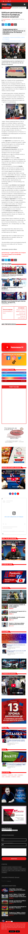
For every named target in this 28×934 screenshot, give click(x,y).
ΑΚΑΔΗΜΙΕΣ (4, 868)
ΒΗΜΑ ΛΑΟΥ (23, 870)
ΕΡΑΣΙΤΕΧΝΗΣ (8, 776)
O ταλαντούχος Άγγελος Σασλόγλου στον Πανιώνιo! (16, 645)
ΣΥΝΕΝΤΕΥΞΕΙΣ (4, 870)
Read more (13, 648)
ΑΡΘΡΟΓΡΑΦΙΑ (9, 868)
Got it (18, 931)
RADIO (3, 776)
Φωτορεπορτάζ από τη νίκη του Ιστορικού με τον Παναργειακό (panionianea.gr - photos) (16, 764)
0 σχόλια (9, 648)
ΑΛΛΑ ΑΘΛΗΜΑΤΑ (22, 868)
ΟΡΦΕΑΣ (18, 776)
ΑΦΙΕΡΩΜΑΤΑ (16, 868)
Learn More (12, 931)
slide (13, 7)
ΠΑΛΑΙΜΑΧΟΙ (14, 776)
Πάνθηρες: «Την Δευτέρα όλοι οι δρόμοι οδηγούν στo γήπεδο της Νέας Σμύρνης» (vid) (16, 740)
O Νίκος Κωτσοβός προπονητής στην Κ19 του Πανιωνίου (16, 651)
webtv (9, 870)
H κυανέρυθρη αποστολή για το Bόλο (12, 41)
